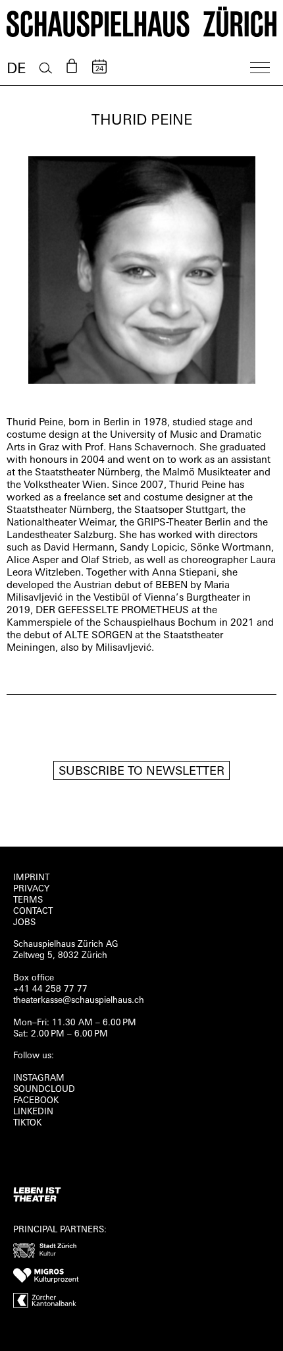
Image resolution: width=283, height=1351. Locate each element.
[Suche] (45, 68)
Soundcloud (44, 1089)
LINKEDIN (33, 1112)
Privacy (31, 889)
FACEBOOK (36, 1100)
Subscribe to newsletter (141, 772)
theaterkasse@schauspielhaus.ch (78, 1000)
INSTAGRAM (38, 1078)
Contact (33, 911)
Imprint (31, 878)
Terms (28, 900)
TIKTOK (27, 1123)
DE (16, 69)
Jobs (24, 922)
